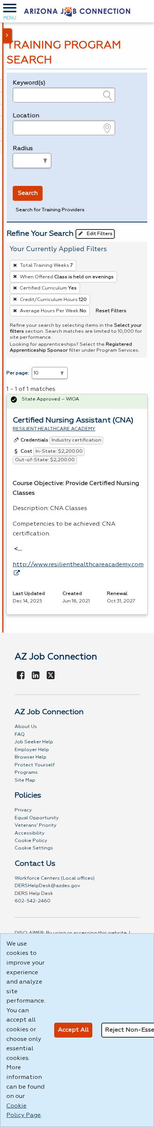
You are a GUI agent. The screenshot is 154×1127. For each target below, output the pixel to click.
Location (26, 116)
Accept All (73, 1030)
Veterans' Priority (35, 825)
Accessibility (29, 833)
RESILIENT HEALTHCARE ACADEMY (54, 429)
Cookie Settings (34, 848)
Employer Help (32, 749)
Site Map (25, 780)
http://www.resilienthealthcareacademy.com (78, 565)
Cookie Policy (31, 840)
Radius (23, 149)
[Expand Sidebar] (7, 35)
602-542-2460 (32, 901)
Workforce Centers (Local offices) (55, 878)
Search (28, 193)
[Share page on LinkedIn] (36, 675)
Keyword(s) (29, 83)
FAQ (20, 734)
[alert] (77, 401)
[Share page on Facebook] (21, 675)
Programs (26, 772)
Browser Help (30, 757)
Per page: (17, 373)
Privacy (23, 810)
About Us (26, 726)
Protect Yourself (35, 765)
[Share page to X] (50, 675)
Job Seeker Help (34, 742)
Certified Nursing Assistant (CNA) (73, 420)
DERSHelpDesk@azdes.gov (47, 885)
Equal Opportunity (37, 818)
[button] (9, 11)
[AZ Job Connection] (77, 11)
